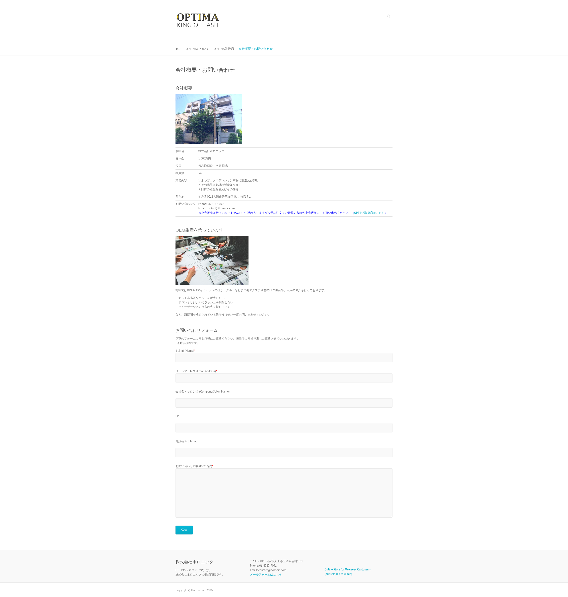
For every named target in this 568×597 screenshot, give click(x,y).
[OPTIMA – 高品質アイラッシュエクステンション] (198, 21)
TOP (178, 49)
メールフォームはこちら (266, 574)
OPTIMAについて (197, 49)
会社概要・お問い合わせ (256, 49)
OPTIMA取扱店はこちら (369, 213)
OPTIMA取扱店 (224, 49)
